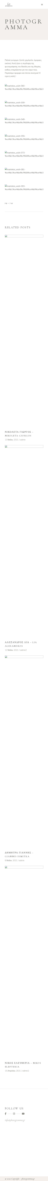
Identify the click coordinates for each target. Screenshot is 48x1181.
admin (22, 439)
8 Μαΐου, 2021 (11, 860)
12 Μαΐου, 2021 (11, 650)
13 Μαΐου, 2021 (11, 439)
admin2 (23, 650)
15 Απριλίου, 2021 (13, 1071)
